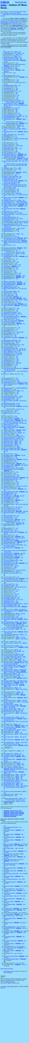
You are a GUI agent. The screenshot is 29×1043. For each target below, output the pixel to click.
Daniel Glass (7, 876)
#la (17, 403)
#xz (19, 173)
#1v (19, 266)
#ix (16, 601)
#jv (17, 539)
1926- (12, 500)
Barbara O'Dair (7, 528)
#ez (23, 651)
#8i (10, 612)
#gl (19, 105)
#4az (21, 138)
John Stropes (7, 704)
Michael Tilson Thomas (9, 959)
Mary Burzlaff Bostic (9, 114)
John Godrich (7, 299)
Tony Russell (7, 622)
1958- (21, 853)
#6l (7, 207)
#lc (18, 231)
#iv (16, 467)
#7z (25, 186)
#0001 (25, 248)
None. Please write (8, 971)
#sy (26, 634)
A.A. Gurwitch (7, 879)
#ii (4, 640)
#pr (17, 963)
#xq (27, 204)
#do (17, 144)
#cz (22, 448)
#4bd (26, 383)
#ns (27, 77)
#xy (4, 552)
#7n (10, 580)
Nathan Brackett (8, 117)
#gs (26, 689)
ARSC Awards (20, 156)
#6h (22, 710)
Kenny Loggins (7, 904)
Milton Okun (7, 536)
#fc (17, 636)
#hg (17, 399)
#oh (27, 956)
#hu (9, 743)
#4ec (20, 114)
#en (22, 435)
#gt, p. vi (21, 124)
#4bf (22, 774)
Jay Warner (6, 755)
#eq (17, 361)
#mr (10, 421)
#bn (17, 417)
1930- (11, 519)
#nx (5, 182)
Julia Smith (6, 678)
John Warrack (7, 756)
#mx (10, 664)
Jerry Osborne (7, 545)
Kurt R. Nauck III (8, 515)
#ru (24, 856)
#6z (19, 421)
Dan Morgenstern (8, 469)
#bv (26, 769)
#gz (20, 431)
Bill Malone (7, 455)
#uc (7, 226)
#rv (22, 500)
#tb (7, 369)
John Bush (6, 138)
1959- (13, 194)
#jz (21, 780)
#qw (20, 161)
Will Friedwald (7, 277)
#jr (16, 379)
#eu (20, 332)
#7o (12, 580)
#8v (4, 372)
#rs (21, 908)
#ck (22, 455)
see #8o (23, 253)
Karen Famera (7, 250)
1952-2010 (13, 870)
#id (22, 194)
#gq (19, 571)
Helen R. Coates (8, 176)
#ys (21, 214)
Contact (18, 13)
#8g (6, 612)
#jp (24, 382)
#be (17, 109)
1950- (13, 397)
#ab (18, 95)
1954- (13, 438)
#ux (14, 743)
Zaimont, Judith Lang (9, 798)
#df (17, 63)
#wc (22, 145)
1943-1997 (15, 348)
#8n (20, 362)
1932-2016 (13, 155)
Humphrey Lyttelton (9, 449)
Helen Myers (7, 512)
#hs (23, 729)
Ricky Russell (7, 617)
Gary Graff (6, 305)
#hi (18, 680)
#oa (26, 197)
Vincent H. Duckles (8, 225)
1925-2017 (13, 882)
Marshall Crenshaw (8, 845)
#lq (4, 624)
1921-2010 (14, 956)
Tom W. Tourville (8, 729)
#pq (19, 65)
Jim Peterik (6, 557)
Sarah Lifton (7, 441)
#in (16, 466)
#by (19, 113)
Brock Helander (8, 350)
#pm (12, 156)
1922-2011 (12, 623)
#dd (26, 742)
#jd (16, 315)
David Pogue (7, 564)
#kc (16, 142)
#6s (9, 318)
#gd (19, 327)
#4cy (5, 78)
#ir (13, 186)
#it (20, 302)
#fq (26, 459)
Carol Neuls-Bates (8, 521)
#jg (24, 455)
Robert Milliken (7, 497)
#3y (7, 182)
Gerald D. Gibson (8, 291)
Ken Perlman (7, 556)
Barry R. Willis (7, 778)
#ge (22, 305)
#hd (17, 92)
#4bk (25, 201)
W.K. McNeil (7, 488)
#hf (20, 340)
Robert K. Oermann (8, 532)
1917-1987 (17, 606)
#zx (22, 348)
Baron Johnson (7, 378)
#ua (26, 225)
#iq (23, 708)
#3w (16, 67)
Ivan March (6, 460)
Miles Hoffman (7, 362)
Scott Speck (7, 687)
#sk (27, 701)
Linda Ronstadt (7, 936)
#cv (7, 770)
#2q (20, 221)
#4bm (21, 560)
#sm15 (23, 228)
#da (16, 556)
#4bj (23, 201)
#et (16, 294)
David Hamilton (8, 333)
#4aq (21, 212)
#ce (24, 323)
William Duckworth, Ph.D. (10, 859)
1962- (13, 542)
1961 (14, 910)
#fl (18, 191)
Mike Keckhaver (8, 390)
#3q (7, 728)
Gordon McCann (8, 476)
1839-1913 (14, 383)
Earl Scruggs (7, 940)
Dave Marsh (7, 465)
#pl (9, 156)
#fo (23, 288)
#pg (18, 566)
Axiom (5, 68)
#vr (4, 339)
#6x (16, 318)
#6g (20, 710)
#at (20, 400)
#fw (10, 369)
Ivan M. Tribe (7, 731)
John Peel (6, 928)
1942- (14, 158)
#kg (23, 186)
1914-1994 (15, 256)
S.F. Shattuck (7, 657)
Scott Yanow (7, 791)
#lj (15, 781)
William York (7, 794)
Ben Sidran (6, 662)
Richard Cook (7, 180)
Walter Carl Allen (8, 58)
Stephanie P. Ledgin (8, 432)
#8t (24, 371)
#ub (5, 226)
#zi (25, 734)
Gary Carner (7, 147)
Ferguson (6, 260)
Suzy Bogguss (7, 837)
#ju (17, 516)
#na (16, 664)
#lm (21, 622)
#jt (24, 432)
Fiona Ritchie (7, 596)
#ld (18, 212)
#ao (17, 350)
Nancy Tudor (7, 736)
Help (14, 13)
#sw (20, 177)
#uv (25, 400)
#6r (7, 318)
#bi (22, 637)
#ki (15, 410)
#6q (16, 255)
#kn (11, 633)
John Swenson (7, 713)
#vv (25, 488)
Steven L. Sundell (8, 708)
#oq (12, 668)
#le (19, 403)
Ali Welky (6, 762)
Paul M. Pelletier (8, 554)
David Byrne (7, 839)
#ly (23, 683)
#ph (19, 56)
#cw (10, 770)
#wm (17, 481)
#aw (10, 428)
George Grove (7, 320)
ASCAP (6, 64)
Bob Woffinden (7, 783)
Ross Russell (7, 619)
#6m (18, 117)
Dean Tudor (7, 734)
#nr (23, 53)
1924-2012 (13, 940)
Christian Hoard (8, 360)
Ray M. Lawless (8, 423)
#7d (19, 599)
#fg (24, 200)
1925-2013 (14, 879)
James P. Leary (7, 430)
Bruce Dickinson (8, 853)
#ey (20, 641)
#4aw (5, 679)
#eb (18, 189)
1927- (11, 540)
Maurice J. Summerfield (9, 706)
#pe (6, 633)
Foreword (6, 71)
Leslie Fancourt (7, 253)
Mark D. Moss (7, 915)
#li (13, 781)
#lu (18, 515)
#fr (19, 319)
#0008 (17, 602)
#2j (24, 194)
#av (23, 423)
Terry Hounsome (8, 371)
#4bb (7, 106)
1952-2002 (14, 771)
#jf (24, 542)
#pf (16, 147)
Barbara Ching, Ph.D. (9, 148)
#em (23, 420)
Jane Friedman (7, 276)
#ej (15, 336)
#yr (19, 214)
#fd (24, 689)
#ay (20, 444)
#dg (25, 205)
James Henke (7, 353)
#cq (22, 638)
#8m (17, 362)
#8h (8, 612)
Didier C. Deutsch (8, 212)
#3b (14, 707)
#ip (24, 613)
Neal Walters (7, 753)
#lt (21, 629)
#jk (22, 538)
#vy (13, 421)
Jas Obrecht (6, 531)
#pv (21, 57)
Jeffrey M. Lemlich (8, 437)
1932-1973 (14, 610)
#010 (18, 497)
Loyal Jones (7, 381)
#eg (25, 283)
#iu (17, 311)
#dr (27, 491)
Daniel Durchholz (8, 231)
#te (25, 928)
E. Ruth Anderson (8, 60)
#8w (10, 552)
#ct (23, 750)
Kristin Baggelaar (8, 75)
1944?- (13, 545)
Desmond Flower (8, 873)
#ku (26, 682)
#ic (15, 516)
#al (17, 322)
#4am (17, 193)
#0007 (21, 467)
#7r (19, 580)
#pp (16, 65)
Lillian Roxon (7, 610)
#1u (19, 312)
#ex (18, 598)
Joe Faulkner (7, 255)
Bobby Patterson (8, 926)
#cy (18, 354)
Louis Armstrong (8, 827)
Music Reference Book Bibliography (10, 22)
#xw (21, 58)
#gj (14, 105)
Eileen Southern (8, 685)
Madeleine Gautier (8, 287)
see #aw (21, 218)
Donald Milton (7, 498)
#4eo (20, 354)
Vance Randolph (8, 578)
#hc (4, 644)
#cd (17, 281)
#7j (10, 106)
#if (23, 116)
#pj (6, 84)
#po (14, 65)
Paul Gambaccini (8, 283)
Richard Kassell (7, 388)
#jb (24, 437)
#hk (7, 699)
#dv (16, 93)
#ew (17, 584)
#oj (4, 451)
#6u (14, 318)
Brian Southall (7, 683)
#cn (17, 332)
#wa (19, 145)
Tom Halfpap (7, 330)
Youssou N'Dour (8, 918)
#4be (5, 385)
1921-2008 (17, 449)
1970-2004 (18, 116)
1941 (14, 856)
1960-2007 (13, 368)
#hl (10, 746)
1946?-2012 (13, 755)
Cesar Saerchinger (8, 634)
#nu (19, 127)
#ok (7, 451)
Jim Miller (6, 495)
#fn (17, 355)
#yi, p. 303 (21, 102)
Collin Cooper (7, 183)
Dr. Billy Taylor (7, 956)
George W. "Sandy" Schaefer (11, 643)
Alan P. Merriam (8, 491)
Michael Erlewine (8, 238)
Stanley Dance (7, 197)
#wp (25, 288)
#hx (17, 219)
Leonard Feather (8, 256)
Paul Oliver (6, 540)
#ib (17, 89)
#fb (16, 263)
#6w (26, 172)
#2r (22, 221)
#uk (10, 696)
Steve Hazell (7, 347)
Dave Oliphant (7, 539)
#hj (4, 699)
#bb (17, 341)
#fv (15, 566)
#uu (23, 400)
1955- (12, 467)
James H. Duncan (8, 228)
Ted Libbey (6, 439)
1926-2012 (14, 183)
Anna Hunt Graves (8, 312)
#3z (9, 182)
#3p (5, 728)
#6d (19, 182)
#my (7, 664)
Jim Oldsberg (7, 538)
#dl (17, 502)
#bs (22, 742)
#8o (12, 428)
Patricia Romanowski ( (9, 603)
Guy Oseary (7, 547)
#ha (24, 511)
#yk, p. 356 (21, 252)
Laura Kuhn (7, 411)
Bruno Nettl (7, 519)
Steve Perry (6, 931)
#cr (21, 645)
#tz (24, 225)
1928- (10, 297)
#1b (12, 707)
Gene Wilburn (7, 774)
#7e (22, 599)
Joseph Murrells (7, 509)
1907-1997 (15, 873)
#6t (11, 318)
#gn (20, 348)
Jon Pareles (6, 553)
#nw (26, 180)
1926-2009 (14, 204)
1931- (14, 476)
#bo (15, 473)
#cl (16, 529)
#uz (19, 743)
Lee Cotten (6, 190)
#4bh (17, 201)
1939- (14, 521)
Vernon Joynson (8, 382)
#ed (17, 211)
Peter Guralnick (7, 323)
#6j (23, 495)
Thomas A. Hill (7, 358)
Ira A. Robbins (7, 599)
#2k (27, 194)
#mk (23, 70)
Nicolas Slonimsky (8, 671)
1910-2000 (15, 563)
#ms (18, 221)
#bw (5, 770)
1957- (11, 442)
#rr (15, 445)
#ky (4, 781)
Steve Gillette (7, 295)
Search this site (20, 2)
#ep (15, 72)
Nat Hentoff (7, 882)
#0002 (15, 292)
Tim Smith (6, 682)
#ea (16, 173)
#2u (7, 720)
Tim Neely (6, 516)
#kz (7, 781)
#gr (12, 672)
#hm (23, 764)
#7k (27, 578)
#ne (16, 86)
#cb (27, 256)
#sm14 (19, 228)
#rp (19, 781)
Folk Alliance (7, 266)
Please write (10, 45)
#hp (22, 332)
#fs (7, 546)
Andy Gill (6, 292)
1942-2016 (12, 190)
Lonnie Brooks (7, 119)
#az (22, 465)
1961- (11, 516)
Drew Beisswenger (8, 85)
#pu (19, 291)
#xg (9, 198)
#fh (7, 239)
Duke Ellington (7, 863)
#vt (7, 61)
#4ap (22, 776)
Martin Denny (7, 851)
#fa (21, 658)
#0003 (24, 298)
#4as (15, 138)
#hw (21, 176)
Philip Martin (7, 466)
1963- (12, 214)
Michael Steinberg (8, 694)
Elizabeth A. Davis (8, 200)
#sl (4, 703)
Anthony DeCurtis (8, 205)
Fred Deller (6, 211)
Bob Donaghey (7, 219)
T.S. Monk (6, 914)
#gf (16, 493)
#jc (15, 170)
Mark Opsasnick (8, 542)
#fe (14, 770)
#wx (21, 721)
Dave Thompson (8, 718)
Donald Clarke (7, 172)
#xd (5, 198)
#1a (10, 707)
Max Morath (7, 500)
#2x (5, 318)
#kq (18, 333)
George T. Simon (8, 666)
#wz (16, 107)
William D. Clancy (8, 168)
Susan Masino (7, 467)
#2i (22, 350)
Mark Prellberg (7, 570)
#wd (17, 364)
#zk (4, 735)
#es (22, 519)
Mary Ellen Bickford (9, 91)
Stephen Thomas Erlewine (10, 241)
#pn (11, 65)
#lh (11, 781)
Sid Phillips (6, 932)
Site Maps (6, 13)
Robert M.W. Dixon (9, 218)
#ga (12, 105)
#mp (5, 421)
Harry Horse (7, 368)
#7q (17, 580)
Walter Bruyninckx (8, 131)
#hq (14, 546)
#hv (21, 794)
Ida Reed (6, 585)
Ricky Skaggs (7, 950)
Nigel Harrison (7, 343)
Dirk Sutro (6, 710)
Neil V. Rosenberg (8, 605)
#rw (23, 523)
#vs (4, 61)
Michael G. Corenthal (9, 184)
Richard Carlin (7, 145)
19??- (12, 255)
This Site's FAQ (18, 11)
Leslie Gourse (7, 304)
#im (11, 804)
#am (15, 334)
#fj (18, 325)
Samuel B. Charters (8, 154)
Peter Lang (6, 418)
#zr (9, 215)
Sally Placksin (7, 561)
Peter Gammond (8, 284)
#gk (17, 105)
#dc (10, 686)
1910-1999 (14, 197)
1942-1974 (15, 427)
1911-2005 (14, 161)
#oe (26, 304)
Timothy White (7, 771)
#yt (23, 214)
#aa (18, 75)
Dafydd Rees (7, 587)
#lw (25, 629)
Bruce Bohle (7, 107)
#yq (17, 214)
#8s (4, 306)
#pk (7, 156)
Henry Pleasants (8, 563)
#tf (14, 369)
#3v (16, 564)
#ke (18, 186)
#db (20, 194)
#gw (17, 295)
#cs (9, 672)
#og (5, 156)
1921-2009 (17, 100)
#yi (23, 100)
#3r (23, 161)
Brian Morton (7, 504)
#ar (16, 149)
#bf (27, 540)
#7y (17, 343)
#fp (20, 650)
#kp (7, 757)
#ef (17, 259)
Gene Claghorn (7, 161)
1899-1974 (14, 863)
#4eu (20, 281)
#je (18, 467)
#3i (22, 390)
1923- (12, 536)
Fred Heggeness (8, 348)
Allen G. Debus (7, 204)
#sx (18, 177)
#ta (5, 369)
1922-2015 (13, 598)
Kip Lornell (6, 445)
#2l (15, 421)
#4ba (23, 138)
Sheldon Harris (7, 337)
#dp (9, 257)
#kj (17, 410)
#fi (19, 322)
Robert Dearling (8, 203)
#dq (17, 472)
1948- (11, 418)
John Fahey (6, 248)
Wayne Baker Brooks (9, 123)
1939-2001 (12, 248)
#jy (9, 668)
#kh (17, 151)
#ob (5, 210)
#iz (26, 713)
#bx (17, 112)
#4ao (18, 79)
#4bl (22, 624)
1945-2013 (17, 184)
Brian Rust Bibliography (17, 627)
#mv (5, 664)
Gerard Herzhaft (8, 354)
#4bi (20, 201)
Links (11, 13)
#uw (5, 402)
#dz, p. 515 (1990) (23, 159)
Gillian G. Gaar (7, 281)
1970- (16, 123)
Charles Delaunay (8, 208)
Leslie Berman (7, 88)
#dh (7, 257)
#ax (20, 441)
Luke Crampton (7, 194)
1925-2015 (12, 893)
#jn (20, 382)
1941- (14, 238)
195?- (12, 587)
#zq (7, 215)
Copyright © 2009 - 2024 (7, 986)
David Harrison (7, 340)
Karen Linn (6, 442)
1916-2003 (18, 128)
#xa (19, 107)
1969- (15, 312)
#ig (19, 507)
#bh (19, 605)
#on (17, 561)
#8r (27, 222)
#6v (20, 509)
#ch (19, 397)
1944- (11, 896)
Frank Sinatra (7, 947)
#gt (4, 120)
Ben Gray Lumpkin (8, 448)
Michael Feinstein (8, 868)
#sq (22, 438)
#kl (17, 393)
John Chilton (7, 155)
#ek (17, 358)
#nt (26, 105)
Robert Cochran (8, 177)
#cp (21, 573)
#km (8, 633)
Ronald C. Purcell (8, 573)
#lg (9, 781)
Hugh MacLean (7, 486)
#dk (18, 413)
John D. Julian (7, 383)
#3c (25, 221)
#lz (22, 778)
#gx (18, 302)
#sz (9, 624)
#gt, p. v (21, 121)
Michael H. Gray (8, 313)
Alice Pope (6, 567)
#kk (17, 81)
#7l (4, 580)
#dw (18, 99)
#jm (18, 382)
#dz (27, 158)
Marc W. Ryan (7, 629)
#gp (17, 571)
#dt (12, 770)
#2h (20, 350)
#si (18, 531)
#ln (23, 622)
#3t (4, 162)
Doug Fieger (7, 870)
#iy (4, 690)
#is (20, 51)
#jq (26, 382)
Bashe (16, 603)
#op (24, 910)
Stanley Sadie (7, 631)
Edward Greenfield (8, 316)
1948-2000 (12, 406)
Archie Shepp (7, 943)
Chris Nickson (7, 523)
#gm (21, 105)
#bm (24, 661)
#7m (7, 580)
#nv (25, 155)
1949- (14, 283)
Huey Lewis (7, 901)
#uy (16, 743)
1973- (18, 241)
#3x (19, 152)
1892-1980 (15, 578)
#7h (26, 665)
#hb (22, 613)
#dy (19, 134)
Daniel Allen (7, 57)
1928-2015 (16, 316)
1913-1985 (16, 225)
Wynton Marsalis (8, 910)
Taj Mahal (6, 908)
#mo (25, 420)
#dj (17, 397)
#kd (16, 186)
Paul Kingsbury (7, 399)
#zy (25, 348)
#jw (16, 594)
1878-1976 (13, 657)
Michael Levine (7, 438)
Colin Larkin (7, 420)
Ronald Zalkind (7, 801)
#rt (18, 596)
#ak (18, 308)
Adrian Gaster (7, 285)
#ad (4, 130)
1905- (14, 287)
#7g (24, 665)
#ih (21, 507)
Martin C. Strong (8, 701)
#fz (17, 145)
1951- (14, 205)
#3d (27, 221)
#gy (18, 431)
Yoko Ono (6, 922)
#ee (15, 221)
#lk (17, 781)
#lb (20, 273)
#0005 (17, 229)
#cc (4, 257)
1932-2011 (15, 573)
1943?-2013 (15, 479)
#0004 (13, 664)
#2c (14, 260)
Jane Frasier (7, 271)
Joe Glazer (6, 298)
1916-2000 (15, 400)
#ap (17, 357)
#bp (22, 418)
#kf (20, 186)
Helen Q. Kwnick (8, 413)
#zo (26, 214)
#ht (25, 729)
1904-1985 (14, 509)
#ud (9, 226)
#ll (18, 183)
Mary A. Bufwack (8, 134)
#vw (5, 490)
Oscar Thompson (8, 721)
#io (12, 369)
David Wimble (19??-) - (10, 780)
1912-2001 (15, 666)
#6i (21, 495)
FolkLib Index (5, 3)
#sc (16, 512)
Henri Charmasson (8, 152)
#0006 (18, 446)
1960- (11, 305)
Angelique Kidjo (8, 890)
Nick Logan (7, 444)
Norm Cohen (7, 179)
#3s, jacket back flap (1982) (14, 165)
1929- (14, 469)
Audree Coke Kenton (9, 396)
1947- (11, 444)
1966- (12, 876)
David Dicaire (7, 214)
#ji (16, 330)
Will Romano (7, 602)
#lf (18, 483)
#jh (16, 135)
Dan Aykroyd (7, 70)
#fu (20, 479)
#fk (23, 126)
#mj (21, 54)
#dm (15, 588)
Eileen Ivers (7, 886)
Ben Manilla (7, 456)
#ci (18, 404)
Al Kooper (6, 896)
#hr (18, 577)
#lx (6, 624)
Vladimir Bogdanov (8, 103)
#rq (24, 801)
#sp (15, 389)
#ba (25, 465)
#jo (22, 382)
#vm (25, 423)
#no (16, 271)
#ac (17, 98)
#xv (5, 133)
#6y (17, 421)
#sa (4, 106)
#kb (26, 780)
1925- (13, 284)
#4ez (18, 381)
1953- (11, 445)
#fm (10, 105)
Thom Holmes (7, 364)
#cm (18, 543)
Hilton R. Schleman (8, 647)
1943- (13, 177)
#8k (20, 439)
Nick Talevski (7, 717)
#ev (19, 556)
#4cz (7, 78)
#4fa (16, 179)
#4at (18, 138)
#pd (14, 270)
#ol (11, 470)
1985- (12, 523)
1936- (12, 179)
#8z (4, 187)
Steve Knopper (7, 403)
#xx (17, 267)
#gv (24, 105)
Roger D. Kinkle (8, 400)
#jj (15, 245)
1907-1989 (16, 60)
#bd (23, 536)
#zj (27, 734)
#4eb (23, 276)
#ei (17, 319)
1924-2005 (14, 337)
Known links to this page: (7, 968)
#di (17, 309)
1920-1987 (15, 477)
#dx (17, 110)
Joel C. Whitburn (8, 767)
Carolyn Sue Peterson (9, 560)
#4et (12, 720)
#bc (16, 531)
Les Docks (6, 221)
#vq (16, 347)
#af (23, 172)
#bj (24, 637)
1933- (13, 119)
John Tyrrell (7, 739)
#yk (17, 250)
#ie (12, 743)
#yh (20, 264)
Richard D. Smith (8, 680)
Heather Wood (7, 784)
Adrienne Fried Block (9, 100)
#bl (24, 222)
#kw (27, 511)
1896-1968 (15, 423)
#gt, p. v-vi (21, 409)
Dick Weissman (7, 759)
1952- (12, 70)
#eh (24, 284)
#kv (16, 411)
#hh (21, 134)
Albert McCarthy (8, 477)
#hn (17, 278)
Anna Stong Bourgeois (9, 116)
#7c (17, 599)
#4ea (20, 224)
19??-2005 (11, 585)
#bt (24, 742)
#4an (20, 193)
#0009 (19, 168)
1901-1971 (15, 827)
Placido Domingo (8, 856)
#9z (7, 187)
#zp (4, 215)
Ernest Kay (6, 389)
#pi (4, 84)
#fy (22, 801)
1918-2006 (12, 298)
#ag (18, 190)
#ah (16, 236)
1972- (11, 547)
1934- (11, 455)
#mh (5, 714)
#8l (22, 439)
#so (16, 285)
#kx (27, 725)
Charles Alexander (8, 53)
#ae (25, 158)
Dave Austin (7, 67)
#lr (21, 683)
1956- (15, 85)
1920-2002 (15, 685)
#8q (18, 445)
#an (26, 337)
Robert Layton (7, 424)
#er (16, 518)
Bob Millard (7, 493)
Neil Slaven (6, 669)
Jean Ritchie (7, 598)
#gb (18, 262)
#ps (17, 528)
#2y (25, 350)
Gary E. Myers (7, 511)
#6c (17, 182)
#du (17, 88)
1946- (12, 57)
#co (27, 563)
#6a (12, 182)
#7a (22, 421)
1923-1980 (15, 491)
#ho (9, 546)
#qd (19, 351)
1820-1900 (14, 320)
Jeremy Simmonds (8, 665)
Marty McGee (7, 481)
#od (23, 277)
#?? (23, 134)
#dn (7, 743)
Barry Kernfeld (7, 397)
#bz (16, 140)
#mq (7, 421)
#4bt (5, 582)
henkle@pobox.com (10, 981)
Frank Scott (6, 655)
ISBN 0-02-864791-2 (22, 388)
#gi (26, 638)
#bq (20, 734)
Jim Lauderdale (7, 898)
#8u (26, 371)
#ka (24, 780)
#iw (22, 547)
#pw (21, 313)
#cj (17, 194)
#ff (9, 773)
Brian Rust (6, 623)
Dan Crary (6, 844)
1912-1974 (15, 550)
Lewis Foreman (7, 267)
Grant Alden (7, 51)
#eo (20, 442)
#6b (14, 182)
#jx (18, 594)
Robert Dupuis (7, 229)
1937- (12, 943)
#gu (16, 175)
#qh (19, 85)
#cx (17, 137)
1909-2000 (13, 619)
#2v (9, 720)
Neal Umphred (7, 742)
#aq (15, 367)
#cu (19, 274)
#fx (23, 755)
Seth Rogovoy (7, 601)
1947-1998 (13, 425)
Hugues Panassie (8, 550)
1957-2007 (14, 180)
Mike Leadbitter (8, 427)
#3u (26, 116)
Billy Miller (6, 494)
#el (22, 371)
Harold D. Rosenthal (9, 606)
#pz (17, 616)
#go (24, 463)
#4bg (24, 774)
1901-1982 (16, 448)
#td (23, 928)
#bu (24, 769)
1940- (13, 172)
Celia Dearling (7, 201)
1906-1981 (15, 176)
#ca (26, 154)
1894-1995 (16, 671)
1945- (15, 351)
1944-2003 (14, 340)
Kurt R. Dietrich (8, 217)
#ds (22, 711)
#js (18, 379)
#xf (18, 217)
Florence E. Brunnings (9, 128)
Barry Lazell (7, 425)
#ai (18, 236)
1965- (15, 103)
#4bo (15, 156)
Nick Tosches (7, 727)
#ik (17, 559)
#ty (22, 225)
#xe (7, 198)
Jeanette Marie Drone (9, 224)
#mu (27, 662)
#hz (18, 392)
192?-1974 (15, 58)
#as (20, 371)
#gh (24, 638)
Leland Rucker (7, 613)
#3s (26, 161)
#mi (5, 720)
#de (4, 743)
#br (23, 734)
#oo (5, 620)
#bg (22, 553)
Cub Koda (6, 406)
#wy (24, 721)
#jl (15, 494)
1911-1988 (15, 208)
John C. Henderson (8, 351)
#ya (6, 648)
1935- (13, 759)
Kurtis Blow (7, 834)
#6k (5, 207)
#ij (21, 717)
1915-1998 (13, 947)
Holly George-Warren (9, 288)
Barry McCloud (7, 479)
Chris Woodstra (7, 785)
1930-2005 (13, 631)
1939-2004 (14, 304)
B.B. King (6, 893)
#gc (17, 301)
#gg (17, 507)
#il (12, 748)
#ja (19, 724)
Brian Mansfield (8, 459)
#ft (16, 595)
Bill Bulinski (7, 135)
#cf (17, 329)
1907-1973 (12, 932)
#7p (14, 580)
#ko (5, 608)
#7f (23, 717)
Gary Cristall (7, 848)
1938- (14, 291)
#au (20, 423)
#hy (16, 365)
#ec (15, 211)
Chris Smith (7, 673)
